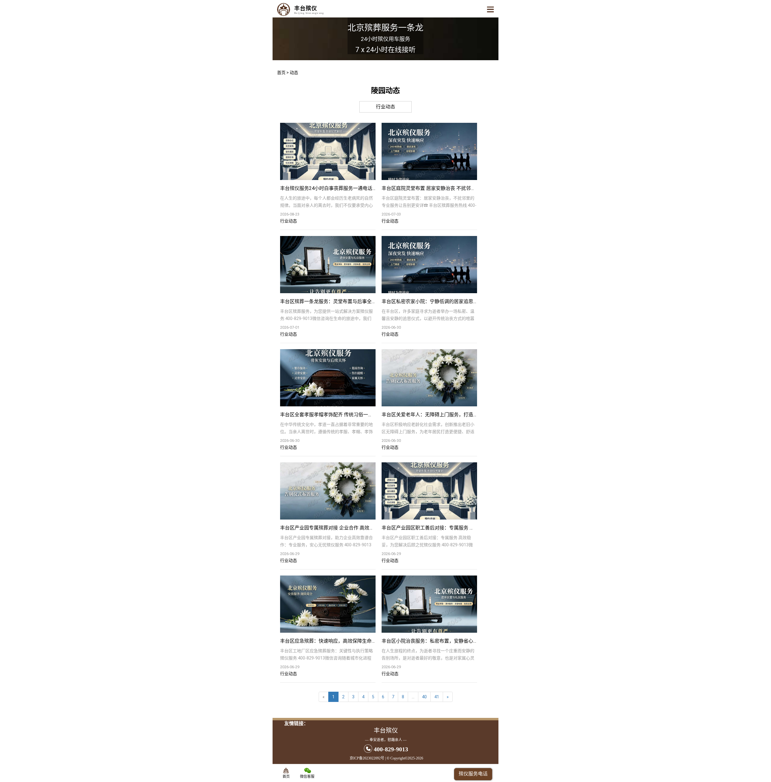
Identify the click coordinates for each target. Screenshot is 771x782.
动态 (294, 72)
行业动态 (385, 107)
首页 (281, 72)
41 (436, 696)
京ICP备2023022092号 (367, 758)
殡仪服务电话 (473, 774)
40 (424, 696)
